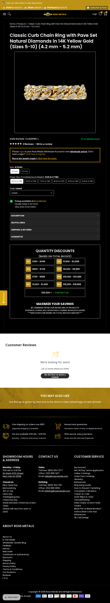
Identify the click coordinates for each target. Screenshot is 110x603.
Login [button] (94, 14)
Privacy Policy (9, 566)
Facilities (7, 545)
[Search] (9, 13)
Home (12, 24)
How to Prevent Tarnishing (87, 488)
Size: (16, 167)
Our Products (9, 572)
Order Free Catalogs (84, 476)
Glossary (78, 479)
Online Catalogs (82, 473)
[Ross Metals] (55, 14)
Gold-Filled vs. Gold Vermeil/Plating (83, 498)
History (6, 548)
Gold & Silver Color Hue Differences (85, 513)
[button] (4, 14)
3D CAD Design (81, 517)
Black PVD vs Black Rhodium (87, 508)
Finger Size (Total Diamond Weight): (34, 177)
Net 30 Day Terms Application (89, 470)
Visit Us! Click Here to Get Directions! (24, 3)
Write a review (44, 144)
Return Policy (9, 563)
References (80, 482)
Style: (16, 188)
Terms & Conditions (12, 569)
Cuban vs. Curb (81, 493)
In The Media (9, 539)
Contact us (62, 292)
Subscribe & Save (98, 7)
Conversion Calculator (85, 491)
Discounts (7, 557)
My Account (80, 467)
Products (21, 24)
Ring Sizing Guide (82, 485)
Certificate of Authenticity (16, 554)
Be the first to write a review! (55, 375)
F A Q (5, 578)
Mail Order (8, 551)
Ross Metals (52, 591)
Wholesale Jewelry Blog (14, 542)
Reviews (7, 575)
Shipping (7, 560)
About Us (7, 536)
